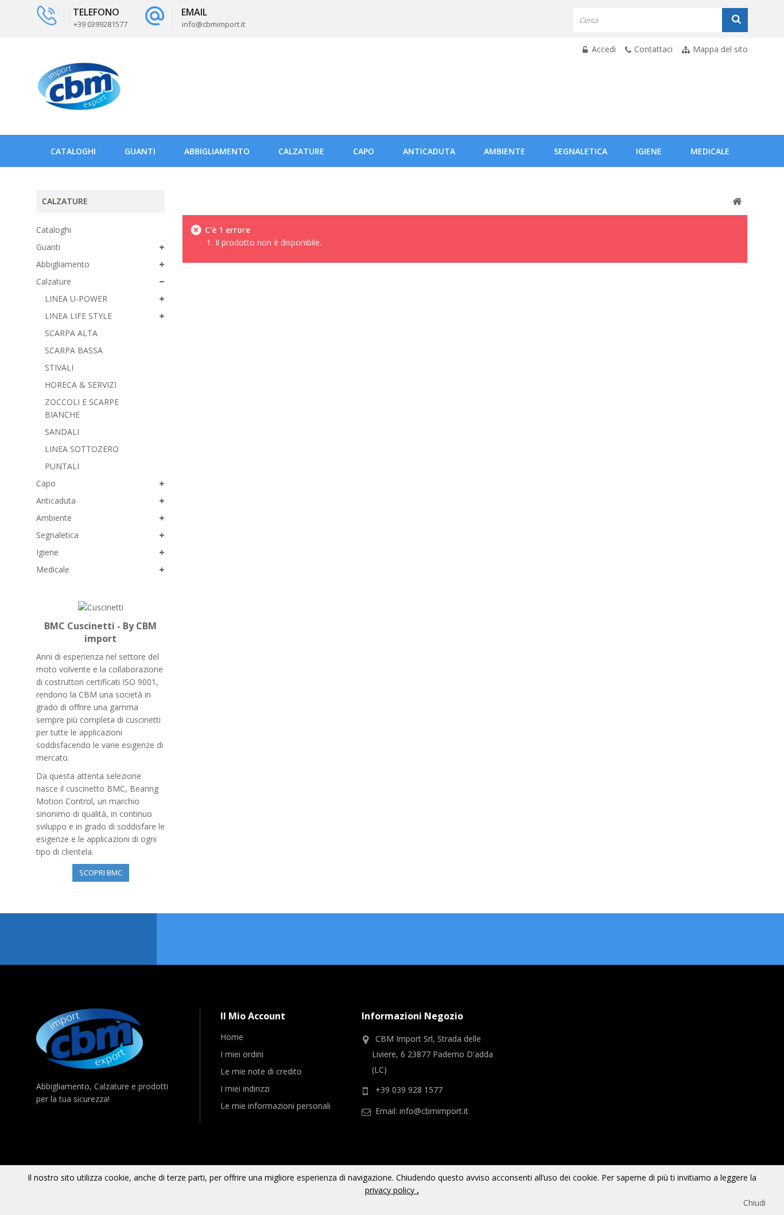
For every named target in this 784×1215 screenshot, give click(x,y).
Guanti (140, 151)
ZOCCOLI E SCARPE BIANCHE (82, 408)
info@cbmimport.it (433, 1110)
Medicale (709, 151)
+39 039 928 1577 (409, 1089)
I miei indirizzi (245, 1088)
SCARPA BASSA (74, 350)
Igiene (649, 151)
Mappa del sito (720, 49)
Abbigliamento (217, 151)
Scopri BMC (100, 872)
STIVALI (59, 367)
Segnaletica (580, 151)
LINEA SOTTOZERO (82, 448)
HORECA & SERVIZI (81, 384)
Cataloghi (73, 151)
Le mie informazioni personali (275, 1105)
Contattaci (653, 49)
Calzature (301, 151)
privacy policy (391, 1190)
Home (231, 1036)
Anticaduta (429, 151)
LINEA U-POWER (76, 298)
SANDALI (62, 431)
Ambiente (504, 151)
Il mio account (252, 1016)
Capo (363, 151)
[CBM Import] (79, 86)
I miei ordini (241, 1054)
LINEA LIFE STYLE (78, 315)
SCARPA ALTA (71, 333)
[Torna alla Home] (737, 201)
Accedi (602, 49)
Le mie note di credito (261, 1071)
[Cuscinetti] (100, 606)
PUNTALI (62, 466)
